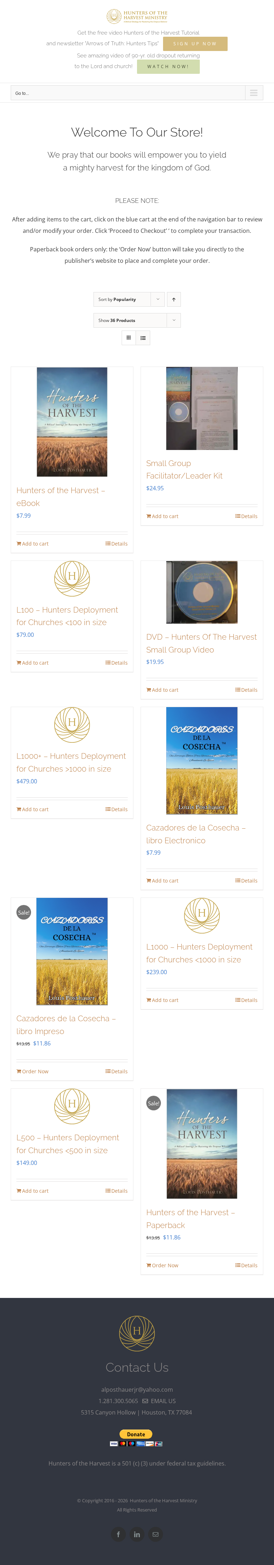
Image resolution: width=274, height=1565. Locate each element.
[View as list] (143, 338)
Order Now (35, 1071)
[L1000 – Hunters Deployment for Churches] (202, 916)
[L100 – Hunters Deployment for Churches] (72, 579)
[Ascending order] (174, 299)
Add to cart (35, 543)
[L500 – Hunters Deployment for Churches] (72, 1106)
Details (119, 543)
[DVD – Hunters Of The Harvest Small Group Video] (202, 592)
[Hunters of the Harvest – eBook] (72, 422)
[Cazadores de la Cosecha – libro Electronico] (202, 760)
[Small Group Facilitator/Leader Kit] (202, 408)
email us (162, 1401)
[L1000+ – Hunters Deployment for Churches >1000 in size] (72, 725)
